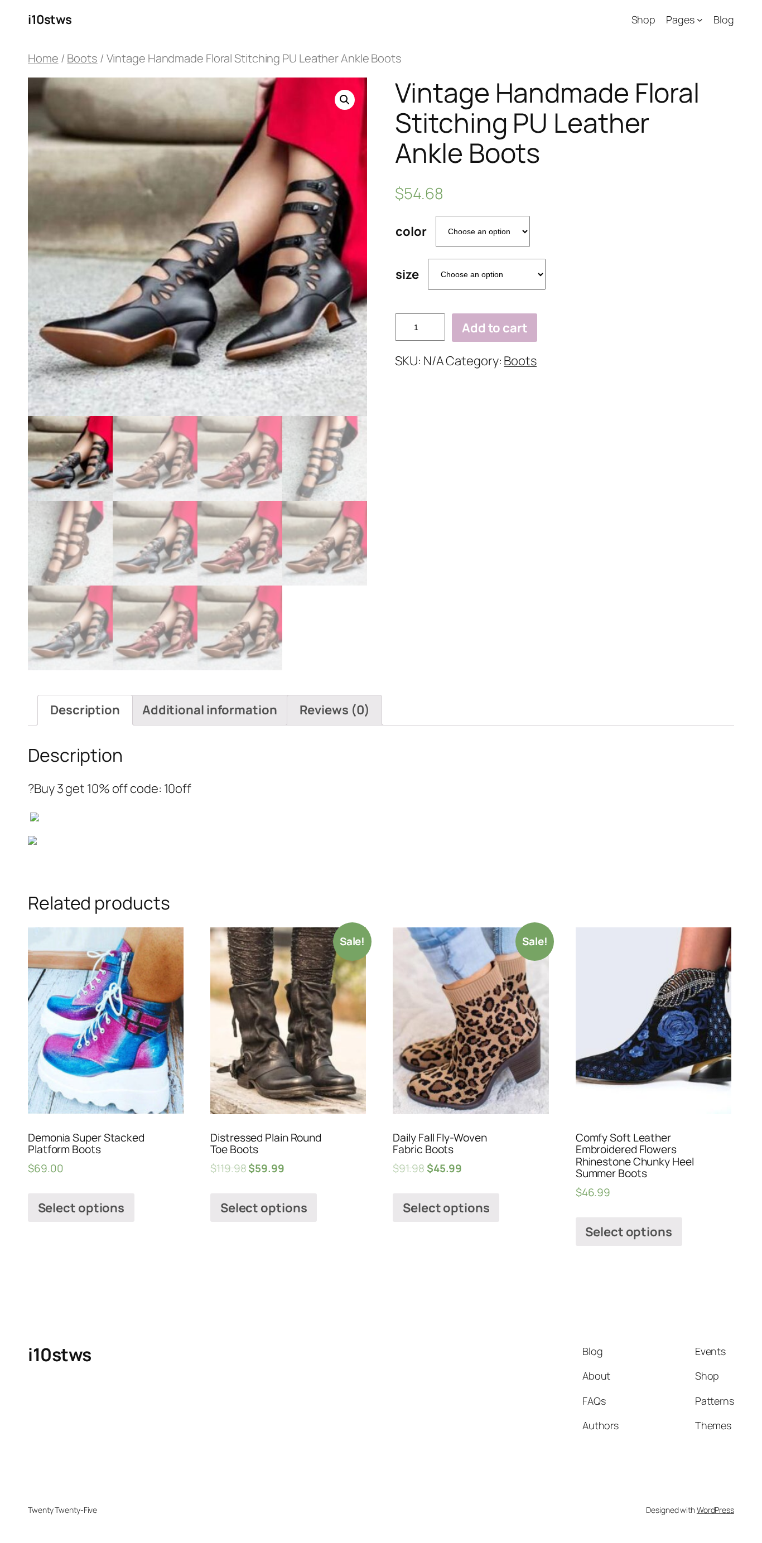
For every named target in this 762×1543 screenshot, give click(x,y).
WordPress (715, 1510)
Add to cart (495, 328)
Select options (81, 1207)
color (411, 231)
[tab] (85, 710)
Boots (82, 58)
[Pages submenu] (700, 20)
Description (85, 710)
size (407, 274)
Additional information (209, 710)
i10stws (50, 19)
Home (43, 58)
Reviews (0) (335, 710)
